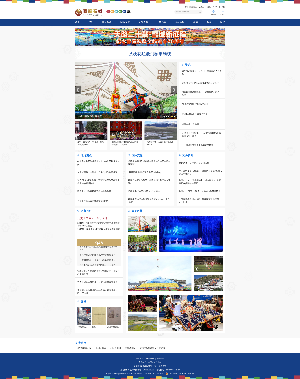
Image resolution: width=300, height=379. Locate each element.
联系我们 (161, 359)
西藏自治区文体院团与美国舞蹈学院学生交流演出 (149, 182)
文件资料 (143, 22)
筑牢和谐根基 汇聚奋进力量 (195, 114)
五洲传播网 (130, 348)
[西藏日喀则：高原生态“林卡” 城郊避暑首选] (142, 322)
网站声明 (150, 359)
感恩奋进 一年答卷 (190, 124)
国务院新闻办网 (84, 348)
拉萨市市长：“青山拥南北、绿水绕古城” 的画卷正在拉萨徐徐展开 (200, 182)
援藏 (195, 22)
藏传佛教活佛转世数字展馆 (152, 348)
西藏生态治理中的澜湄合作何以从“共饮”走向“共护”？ (149, 201)
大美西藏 (161, 22)
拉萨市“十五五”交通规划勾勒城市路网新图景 (199, 191)
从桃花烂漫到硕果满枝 (150, 54)
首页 (77, 22)
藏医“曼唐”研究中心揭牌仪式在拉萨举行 (200, 83)
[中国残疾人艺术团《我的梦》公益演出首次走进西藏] (191, 234)
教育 (209, 22)
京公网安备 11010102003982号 (181, 374)
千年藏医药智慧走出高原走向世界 (197, 145)
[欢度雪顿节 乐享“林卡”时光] (126, 63)
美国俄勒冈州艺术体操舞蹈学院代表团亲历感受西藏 (149, 163)
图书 (222, 22)
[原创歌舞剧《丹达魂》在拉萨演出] (142, 303)
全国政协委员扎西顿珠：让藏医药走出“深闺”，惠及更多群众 (201, 172)
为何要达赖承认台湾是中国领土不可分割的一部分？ (98, 248)
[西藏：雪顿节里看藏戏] (142, 224)
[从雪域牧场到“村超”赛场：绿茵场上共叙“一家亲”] (208, 264)
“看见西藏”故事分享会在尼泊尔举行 (144, 172)
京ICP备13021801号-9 (153, 374)
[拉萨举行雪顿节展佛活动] (208, 283)
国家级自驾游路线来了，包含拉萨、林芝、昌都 (202, 93)
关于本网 (139, 359)
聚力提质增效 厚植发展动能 (195, 104)
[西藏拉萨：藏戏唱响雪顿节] (191, 313)
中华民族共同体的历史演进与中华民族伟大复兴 (98, 163)
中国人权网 (101, 348)
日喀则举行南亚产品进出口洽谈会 (144, 191)
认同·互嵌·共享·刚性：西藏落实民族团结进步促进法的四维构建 (98, 182)
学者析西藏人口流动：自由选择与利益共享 (97, 172)
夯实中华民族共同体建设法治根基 (93, 201)
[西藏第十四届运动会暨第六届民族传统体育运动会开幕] (159, 273)
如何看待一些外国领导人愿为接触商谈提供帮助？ (98, 261)
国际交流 (125, 22)
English (222, 14)
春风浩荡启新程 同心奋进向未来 (194, 163)
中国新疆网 (115, 348)
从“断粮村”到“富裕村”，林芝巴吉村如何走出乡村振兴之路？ (202, 134)
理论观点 (106, 22)
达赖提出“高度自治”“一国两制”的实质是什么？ (99, 255)
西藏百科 (179, 22)
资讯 (91, 22)
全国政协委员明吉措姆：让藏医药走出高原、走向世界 (200, 201)
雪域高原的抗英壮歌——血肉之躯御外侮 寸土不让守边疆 (98, 291)
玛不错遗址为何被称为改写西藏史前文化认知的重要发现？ (98, 272)
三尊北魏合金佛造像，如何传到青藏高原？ (97, 282)
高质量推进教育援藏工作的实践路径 (94, 191)
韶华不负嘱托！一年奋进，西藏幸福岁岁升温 (202, 73)
